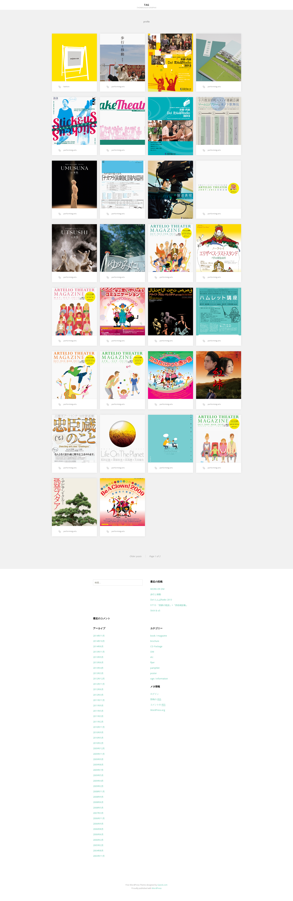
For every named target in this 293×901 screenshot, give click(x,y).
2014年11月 (99, 635)
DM (152, 651)
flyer (152, 662)
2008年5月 (98, 807)
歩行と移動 (155, 594)
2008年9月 (98, 796)
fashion (66, 86)
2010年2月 (98, 743)
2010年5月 (98, 737)
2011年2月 (98, 721)
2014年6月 (98, 646)
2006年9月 (98, 823)
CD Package (156, 646)
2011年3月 (98, 716)
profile (146, 21)
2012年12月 (99, 678)
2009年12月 (99, 748)
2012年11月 (99, 683)
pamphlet (155, 667)
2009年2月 (98, 786)
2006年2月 (98, 839)
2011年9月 (98, 705)
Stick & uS (155, 610)
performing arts (118, 86)
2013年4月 (98, 667)
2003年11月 (99, 855)
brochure (154, 641)
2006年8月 (98, 829)
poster (153, 673)
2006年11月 (99, 818)
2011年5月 (98, 710)
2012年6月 (98, 689)
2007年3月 (98, 813)
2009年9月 (98, 759)
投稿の (155, 699)
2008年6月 (98, 802)
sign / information (159, 678)
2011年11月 (99, 700)
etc (151, 657)
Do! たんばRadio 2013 (161, 599)
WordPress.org (157, 710)
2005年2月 (98, 845)
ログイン (154, 693)
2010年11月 (99, 727)
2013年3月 (98, 673)
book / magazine (158, 635)
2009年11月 (99, 753)
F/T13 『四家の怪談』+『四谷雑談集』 (169, 605)
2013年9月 (98, 657)
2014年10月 (99, 641)
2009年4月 (98, 780)
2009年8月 (98, 764)
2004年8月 (98, 850)
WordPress (156, 888)
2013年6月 (98, 662)
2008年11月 (99, 791)
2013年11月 (99, 651)
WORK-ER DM (157, 588)
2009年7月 (98, 769)
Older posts (135, 556)
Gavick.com (162, 885)
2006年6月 (98, 834)
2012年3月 (98, 694)
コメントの (157, 704)
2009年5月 (98, 775)
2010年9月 (98, 732)
